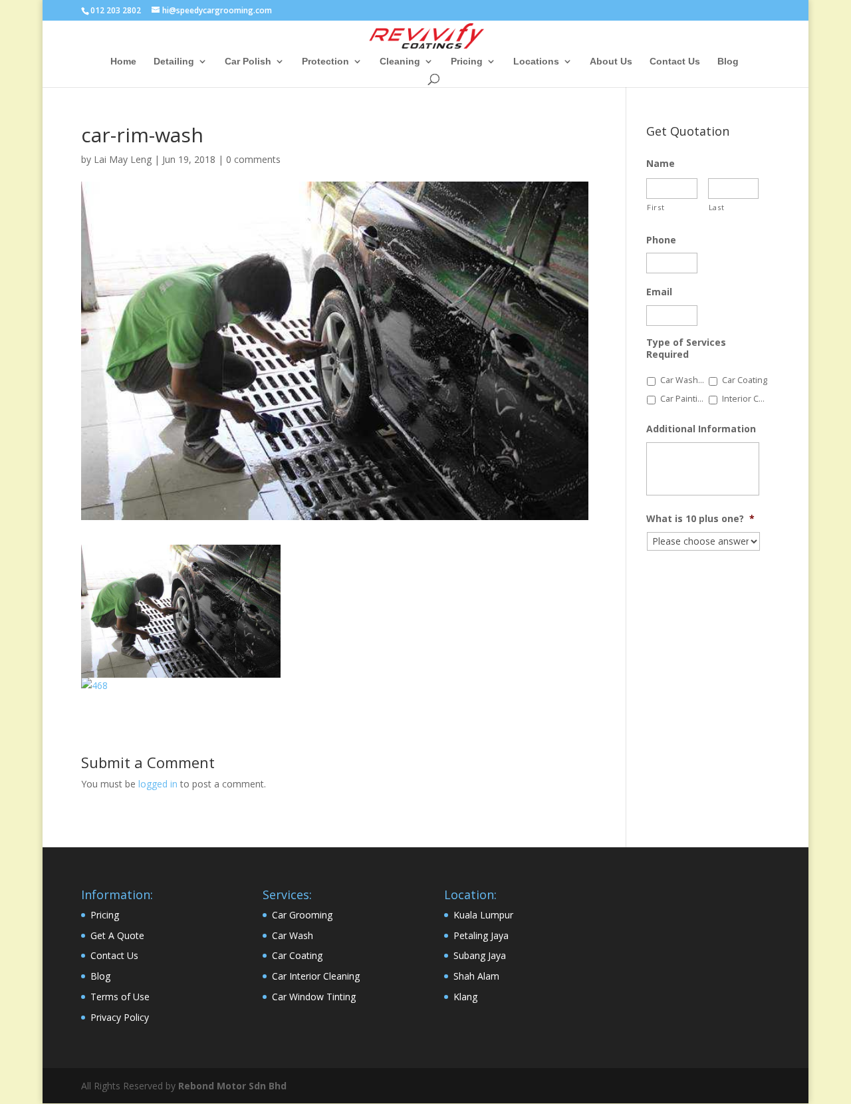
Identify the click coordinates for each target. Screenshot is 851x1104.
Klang (465, 996)
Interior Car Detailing (745, 398)
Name (660, 164)
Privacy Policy (119, 1017)
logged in (158, 783)
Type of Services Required (686, 348)
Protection (325, 62)
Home (123, 62)
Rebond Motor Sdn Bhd (232, 1085)
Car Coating (744, 380)
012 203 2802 (115, 10)
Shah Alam (476, 976)
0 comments (253, 159)
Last (717, 207)
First (655, 207)
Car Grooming (302, 914)
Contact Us (675, 62)
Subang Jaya (479, 955)
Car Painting (683, 398)
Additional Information (701, 429)
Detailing (174, 62)
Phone (661, 240)
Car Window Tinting (314, 996)
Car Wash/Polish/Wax (683, 380)
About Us (611, 62)
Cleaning (400, 62)
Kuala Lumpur (483, 914)
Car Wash (292, 935)
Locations (536, 62)
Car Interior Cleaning (316, 976)
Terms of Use (120, 996)
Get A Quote (117, 935)
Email (659, 292)
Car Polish (248, 62)
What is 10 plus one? (700, 519)
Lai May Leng (123, 159)
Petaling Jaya (481, 935)
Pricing (467, 62)
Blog (728, 62)
